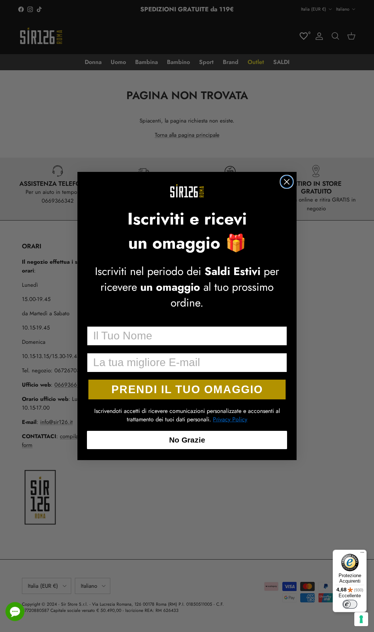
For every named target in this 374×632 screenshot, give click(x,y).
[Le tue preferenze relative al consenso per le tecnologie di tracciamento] (361, 619)
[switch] (350, 604)
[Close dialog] (286, 182)
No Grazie (187, 440)
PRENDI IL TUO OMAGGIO (187, 389)
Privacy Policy (230, 419)
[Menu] (362, 554)
